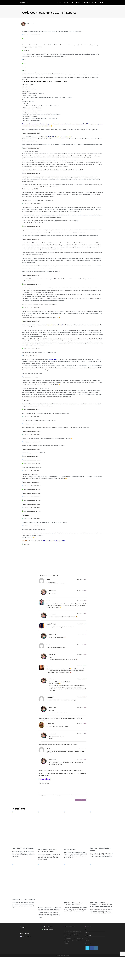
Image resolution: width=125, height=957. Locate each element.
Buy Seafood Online (70, 849)
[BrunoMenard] (26, 400)
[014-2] (24, 70)
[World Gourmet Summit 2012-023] (31, 460)
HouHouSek (50, 723)
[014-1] (24, 67)
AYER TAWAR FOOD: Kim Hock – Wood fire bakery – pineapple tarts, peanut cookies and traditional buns (101, 904)
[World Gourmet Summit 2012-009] (31, 226)
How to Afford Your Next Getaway (22, 848)
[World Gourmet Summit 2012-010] (31, 239)
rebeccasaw (52, 590)
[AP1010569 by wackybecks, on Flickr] (25, 544)
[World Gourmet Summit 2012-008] (31, 203)
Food (86, 930)
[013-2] (24, 63)
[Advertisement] (62, 558)
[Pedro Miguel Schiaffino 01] (29, 355)
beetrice (49, 666)
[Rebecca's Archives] (47, 929)
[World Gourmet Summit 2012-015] (31, 409)
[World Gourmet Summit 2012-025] (31, 470)
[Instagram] (96, 948)
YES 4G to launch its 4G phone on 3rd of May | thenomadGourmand (60, 744)
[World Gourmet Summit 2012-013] (31, 307)
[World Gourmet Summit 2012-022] (31, 456)
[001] (23, 38)
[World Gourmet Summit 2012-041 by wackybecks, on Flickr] (31, 348)
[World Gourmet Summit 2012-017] (31, 423)
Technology (88, 935)
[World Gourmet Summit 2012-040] (31, 525)
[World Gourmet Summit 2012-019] (31, 434)
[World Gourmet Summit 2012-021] (31, 442)
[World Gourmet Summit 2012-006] (31, 173)
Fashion (87, 938)
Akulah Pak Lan (51, 624)
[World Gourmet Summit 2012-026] (31, 482)
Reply (85, 579)
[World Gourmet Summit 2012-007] (31, 133)
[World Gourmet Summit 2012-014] (31, 321)
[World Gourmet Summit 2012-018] (31, 431)
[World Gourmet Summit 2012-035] (31, 500)
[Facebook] (92, 948)
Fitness (87, 940)
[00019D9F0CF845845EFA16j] (30, 377)
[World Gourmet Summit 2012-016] (31, 416)
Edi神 (48, 579)
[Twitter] (87, 948)
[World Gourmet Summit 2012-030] (31, 493)
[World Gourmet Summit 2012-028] (31, 489)
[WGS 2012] (25, 50)
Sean (48, 601)
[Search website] (105, 2)
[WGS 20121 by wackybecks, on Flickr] (25, 515)
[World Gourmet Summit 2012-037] (31, 504)
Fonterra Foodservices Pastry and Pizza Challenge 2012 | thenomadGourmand (63, 770)
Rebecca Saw (24, 3)
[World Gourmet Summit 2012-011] (31, 275)
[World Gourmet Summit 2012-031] (31, 496)
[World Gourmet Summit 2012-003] (31, 518)
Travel (86, 932)
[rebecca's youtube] (25, 936)
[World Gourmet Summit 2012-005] (31, 148)
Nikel (48, 644)
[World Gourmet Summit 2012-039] (31, 511)
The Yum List (50, 697)
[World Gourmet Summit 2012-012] (31, 284)
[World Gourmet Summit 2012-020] (31, 449)
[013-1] (24, 59)
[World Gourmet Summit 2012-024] (31, 463)
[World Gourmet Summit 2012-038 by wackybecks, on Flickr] (31, 507)
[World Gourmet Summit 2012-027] (31, 485)
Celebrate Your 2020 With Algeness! (23, 899)
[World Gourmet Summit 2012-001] (31, 34)
